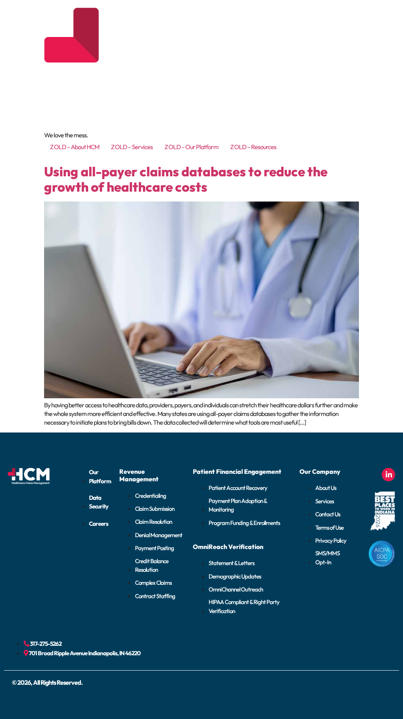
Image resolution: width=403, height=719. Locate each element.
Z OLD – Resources (253, 147)
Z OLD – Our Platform (191, 147)
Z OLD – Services (132, 147)
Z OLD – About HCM (74, 147)
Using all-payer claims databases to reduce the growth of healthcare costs (185, 179)
